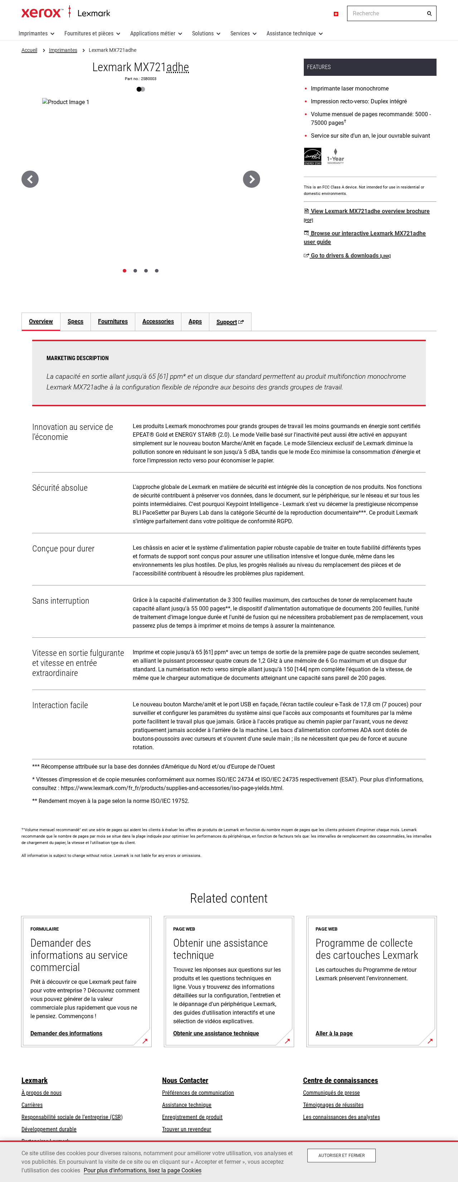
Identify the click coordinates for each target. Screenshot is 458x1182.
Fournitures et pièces (88, 33)
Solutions (203, 33)
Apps (195, 321)
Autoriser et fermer (341, 1155)
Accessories (158, 321)
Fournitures (113, 321)
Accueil (65, 12)
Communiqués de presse (331, 1092)
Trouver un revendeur (186, 1129)
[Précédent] (30, 179)
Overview (41, 321)
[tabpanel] (229, 574)
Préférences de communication (198, 1092)
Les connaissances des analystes (341, 1117)
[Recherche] (429, 13)
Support (226, 322)
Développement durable (49, 1129)
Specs (75, 321)
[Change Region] (336, 13)
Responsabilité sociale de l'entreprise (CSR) (72, 1117)
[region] (229, 1161)
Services (240, 33)
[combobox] (392, 13)
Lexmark (34, 1080)
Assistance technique (291, 33)
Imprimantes (33, 33)
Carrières (32, 1105)
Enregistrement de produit (192, 1117)
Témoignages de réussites (333, 1105)
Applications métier (152, 33)
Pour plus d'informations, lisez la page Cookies (142, 1170)
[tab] (124, 271)
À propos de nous (41, 1092)
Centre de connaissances (340, 1080)
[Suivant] (251, 179)
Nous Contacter (185, 1080)
